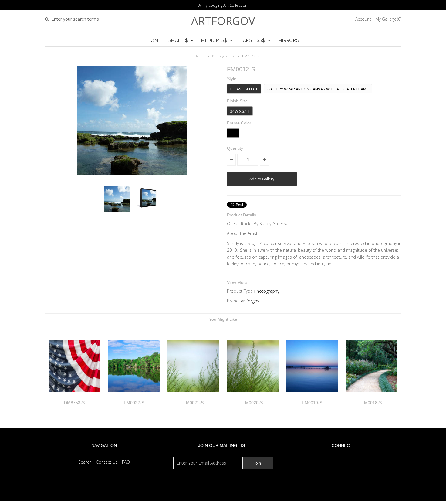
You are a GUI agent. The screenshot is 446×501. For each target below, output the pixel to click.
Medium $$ (214, 40)
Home (154, 40)
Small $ (178, 40)
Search (85, 462)
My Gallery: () (388, 19)
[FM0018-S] (371, 397)
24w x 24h (239, 111)
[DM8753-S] (74, 397)
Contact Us (107, 462)
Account (363, 19)
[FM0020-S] (253, 397)
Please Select (244, 89)
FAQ (126, 462)
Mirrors (288, 40)
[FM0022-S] (134, 397)
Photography (223, 56)
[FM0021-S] (193, 397)
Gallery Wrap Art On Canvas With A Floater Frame (318, 89)
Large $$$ (252, 40)
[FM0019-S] (312, 397)
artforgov (223, 20)
